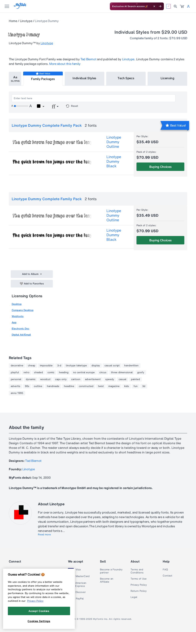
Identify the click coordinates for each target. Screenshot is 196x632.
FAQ (165, 569)
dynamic (31, 379)
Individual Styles (84, 78)
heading (64, 372)
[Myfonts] (20, 8)
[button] (40, 106)
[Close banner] (154, 6)
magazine (114, 386)
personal (16, 379)
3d (143, 386)
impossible (46, 365)
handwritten (131, 365)
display (95, 365)
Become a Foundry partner (111, 571)
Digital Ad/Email (21, 334)
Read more (44, 534)
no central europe (84, 372)
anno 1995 (17, 393)
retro (26, 372)
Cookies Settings (39, 621)
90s (27, 386)
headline (69, 386)
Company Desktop (22, 310)
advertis (15, 386)
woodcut (45, 379)
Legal (134, 597)
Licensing (167, 78)
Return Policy (139, 591)
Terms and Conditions (137, 571)
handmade (53, 386)
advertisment (93, 379)
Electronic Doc (20, 328)
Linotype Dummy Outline (113, 142)
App (14, 322)
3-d (59, 365)
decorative (17, 365)
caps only (61, 379)
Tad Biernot (88, 59)
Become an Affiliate (106, 580)
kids (126, 386)
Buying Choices (160, 166)
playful (15, 372)
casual (122, 379)
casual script (112, 365)
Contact (167, 575)
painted (135, 379)
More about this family (65, 63)
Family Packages (43, 79)
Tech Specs (126, 78)
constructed (86, 386)
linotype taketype (76, 365)
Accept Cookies (39, 611)
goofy (140, 372)
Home (13, 21)
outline (38, 386)
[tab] (15, 79)
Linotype (26, 21)
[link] (182, 6)
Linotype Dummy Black (113, 161)
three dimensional (122, 372)
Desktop (17, 304)
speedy (109, 379)
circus (102, 372)
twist (101, 386)
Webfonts (18, 316)
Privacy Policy (139, 584)
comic (50, 372)
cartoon (75, 379)
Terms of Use (139, 578)
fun (136, 386)
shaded (38, 372)
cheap (31, 365)
